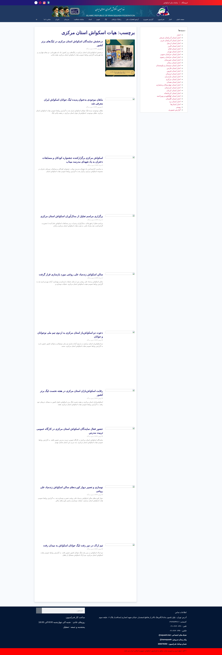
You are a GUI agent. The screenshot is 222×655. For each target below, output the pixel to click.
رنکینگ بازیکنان (116, 19)
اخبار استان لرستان (173, 74)
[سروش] (48, 2)
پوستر (178, 107)
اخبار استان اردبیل (174, 43)
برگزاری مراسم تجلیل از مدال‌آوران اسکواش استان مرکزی (71, 216)
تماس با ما (47, 19)
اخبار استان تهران (174, 52)
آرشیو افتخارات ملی (132, 19)
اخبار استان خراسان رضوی (170, 57)
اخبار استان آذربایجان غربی (170, 40)
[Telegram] (35, 2)
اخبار (170, 19)
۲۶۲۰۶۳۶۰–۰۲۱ (176, 626)
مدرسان (66, 19)
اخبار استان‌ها (175, 104)
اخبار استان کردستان (173, 88)
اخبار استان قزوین (174, 71)
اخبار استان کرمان (173, 90)
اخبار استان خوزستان (172, 60)
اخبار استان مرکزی (173, 79)
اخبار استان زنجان (174, 63)
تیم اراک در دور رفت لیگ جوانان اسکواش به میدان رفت (73, 545)
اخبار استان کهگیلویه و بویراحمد (169, 96)
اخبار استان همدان (174, 82)
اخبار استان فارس (174, 68)
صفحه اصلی (180, 19)
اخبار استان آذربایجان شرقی (170, 38)
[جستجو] (39, 610)
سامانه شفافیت (79, 19)
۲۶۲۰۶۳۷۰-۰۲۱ (175, 631)
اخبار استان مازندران (173, 77)
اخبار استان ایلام (174, 49)
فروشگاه (185, 3)
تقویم (98, 19)
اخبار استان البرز (174, 46)
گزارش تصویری (148, 19)
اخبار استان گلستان (173, 99)
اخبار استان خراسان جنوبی (170, 54)
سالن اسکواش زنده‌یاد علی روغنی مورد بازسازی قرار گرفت (71, 274)
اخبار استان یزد (175, 102)
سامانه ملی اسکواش (170, 3)
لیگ (106, 19)
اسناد (90, 19)
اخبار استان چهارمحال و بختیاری (168, 85)
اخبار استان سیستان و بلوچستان (168, 65)
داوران (57, 19)
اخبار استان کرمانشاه (172, 93)
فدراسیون (161, 19)
